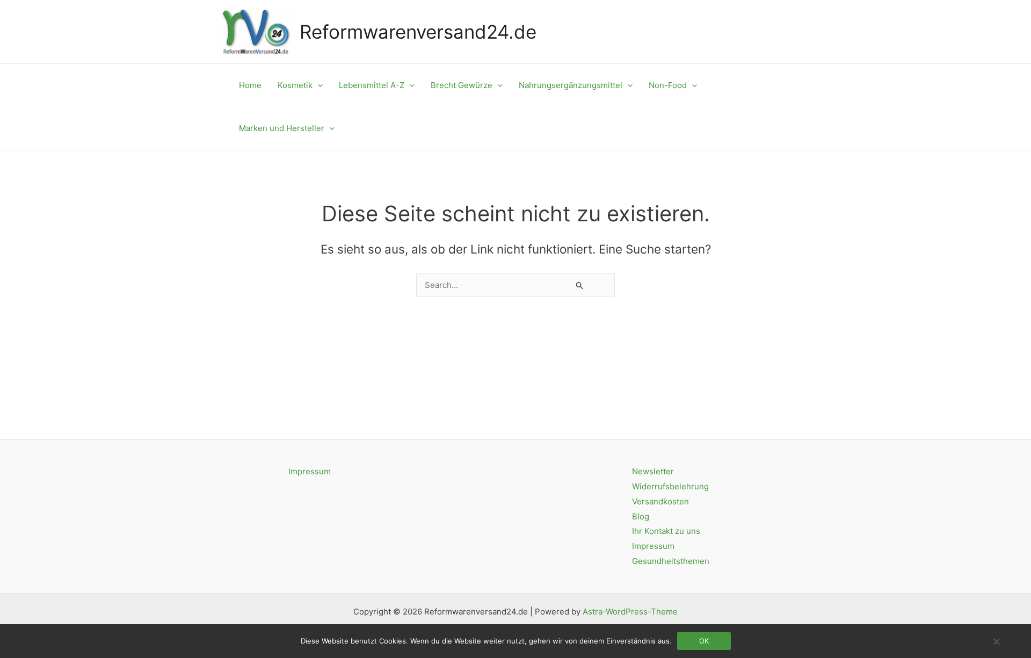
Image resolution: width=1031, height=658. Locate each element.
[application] (318, 85)
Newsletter (653, 471)
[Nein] (996, 641)
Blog (640, 516)
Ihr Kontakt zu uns (666, 531)
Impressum (309, 471)
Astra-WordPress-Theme (630, 611)
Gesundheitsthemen (670, 561)
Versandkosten (660, 501)
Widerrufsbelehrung (670, 486)
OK (704, 641)
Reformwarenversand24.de (418, 31)
